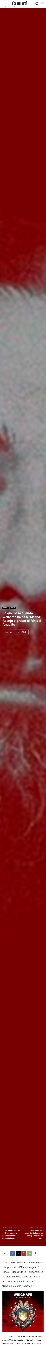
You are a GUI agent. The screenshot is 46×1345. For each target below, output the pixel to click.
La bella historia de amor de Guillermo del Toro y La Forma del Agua (34, 1234)
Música (13, 608)
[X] (18, 1253)
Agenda (5, 608)
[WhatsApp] (29, 1253)
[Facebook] (12, 1253)
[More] (35, 1253)
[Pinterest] (23, 1253)
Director (9, 632)
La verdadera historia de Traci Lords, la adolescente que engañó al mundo (11, 1234)
